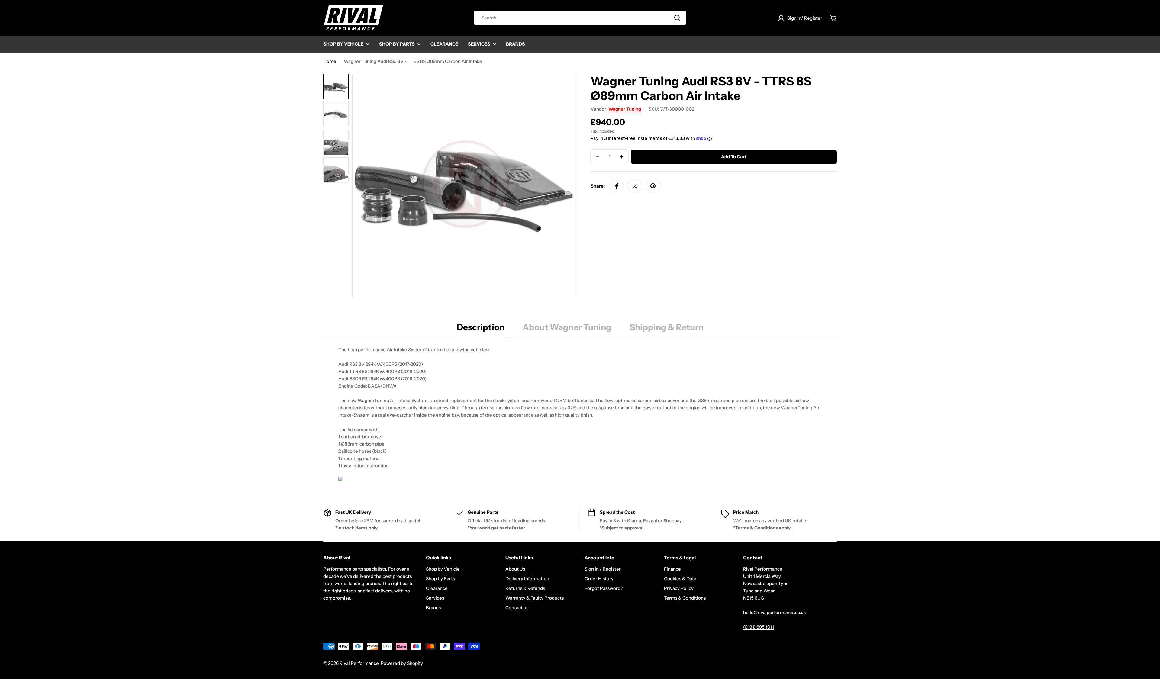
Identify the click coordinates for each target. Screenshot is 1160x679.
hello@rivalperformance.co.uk (774, 612)
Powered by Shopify (402, 663)
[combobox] (580, 18)
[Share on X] (635, 186)
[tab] (480, 328)
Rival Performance (359, 663)
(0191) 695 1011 (758, 627)
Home (329, 61)
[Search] (677, 17)
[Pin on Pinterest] (653, 186)
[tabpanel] (580, 415)
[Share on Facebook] (617, 186)
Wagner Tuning (624, 109)
